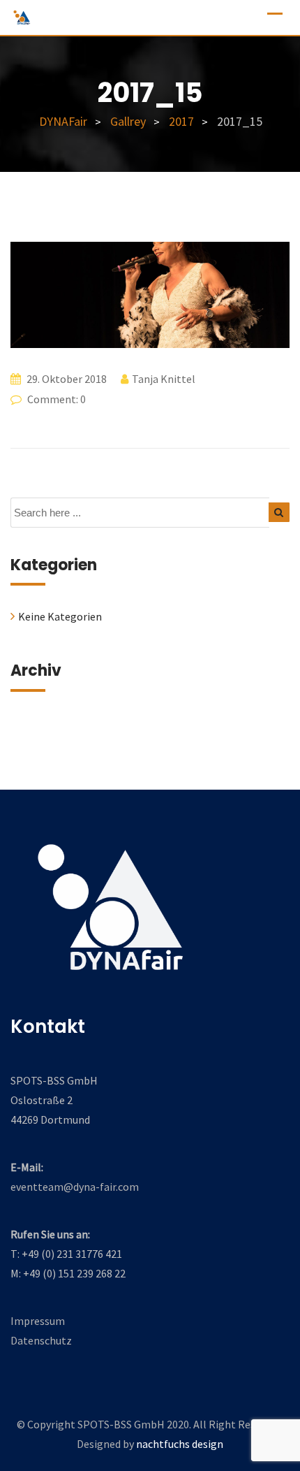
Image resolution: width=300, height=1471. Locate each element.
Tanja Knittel (163, 379)
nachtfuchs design (179, 1444)
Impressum (37, 1321)
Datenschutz (41, 1340)
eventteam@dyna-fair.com (74, 1187)
